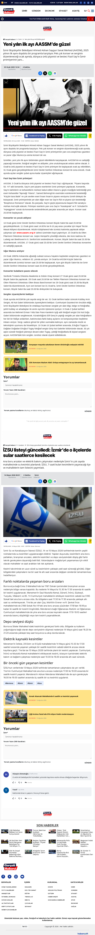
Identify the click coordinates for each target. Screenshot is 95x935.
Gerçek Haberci (10, 39)
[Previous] (88, 19)
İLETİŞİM (59, 2)
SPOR (73, 900)
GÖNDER (88, 411)
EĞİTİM (27, 893)
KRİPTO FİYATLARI (8, 906)
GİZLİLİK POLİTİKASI (55, 890)
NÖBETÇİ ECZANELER (9, 909)
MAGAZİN (28, 887)
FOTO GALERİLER (35, 3)
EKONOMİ (74, 903)
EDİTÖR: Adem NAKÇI (32, 141)
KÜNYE (52, 2)
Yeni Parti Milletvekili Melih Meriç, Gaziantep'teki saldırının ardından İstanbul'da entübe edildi (40, 19)
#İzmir (20, 683)
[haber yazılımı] (83, 933)
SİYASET (74, 893)
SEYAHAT (28, 906)
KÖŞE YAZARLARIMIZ (9, 887)
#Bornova (9, 683)
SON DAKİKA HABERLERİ (56, 900)
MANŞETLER (6, 893)
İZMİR (73, 887)
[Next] (92, 19)
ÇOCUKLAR (29, 903)
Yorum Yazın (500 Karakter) (14, 390)
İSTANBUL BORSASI (8, 896)
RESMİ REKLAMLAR (71, 2)
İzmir (20, 39)
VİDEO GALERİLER (20, 3)
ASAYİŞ (73, 896)
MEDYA (27, 900)
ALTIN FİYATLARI (7, 903)
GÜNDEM (74, 890)
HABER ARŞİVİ (53, 896)
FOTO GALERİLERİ (8, 890)
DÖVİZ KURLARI (7, 900)
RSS (25, 926)
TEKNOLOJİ (29, 896)
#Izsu (39, 683)
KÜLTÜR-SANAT (30, 890)
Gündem (21, 445)
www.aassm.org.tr (26, 233)
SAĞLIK (73, 906)
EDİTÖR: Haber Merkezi (32, 546)
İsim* (5, 381)
